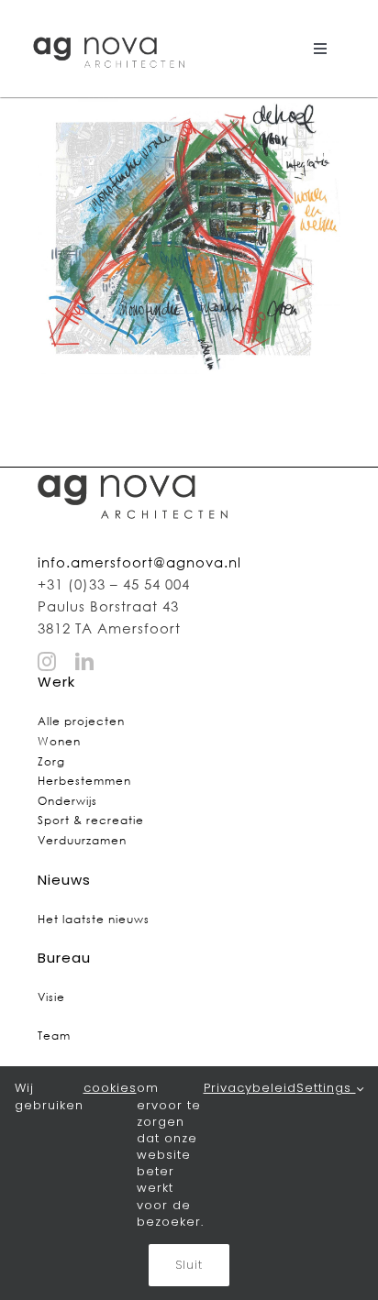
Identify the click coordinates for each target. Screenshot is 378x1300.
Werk (56, 681)
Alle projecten (81, 721)
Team (54, 1035)
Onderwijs (67, 801)
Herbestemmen (84, 780)
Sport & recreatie (91, 820)
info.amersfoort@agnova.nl (139, 562)
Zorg (51, 761)
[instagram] (47, 662)
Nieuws (64, 879)
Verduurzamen (82, 840)
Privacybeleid (250, 1088)
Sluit (189, 1264)
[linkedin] (84, 662)
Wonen (59, 741)
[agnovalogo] (110, 34)
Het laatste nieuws (94, 919)
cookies (110, 1088)
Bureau (64, 957)
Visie (51, 997)
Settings (326, 1088)
